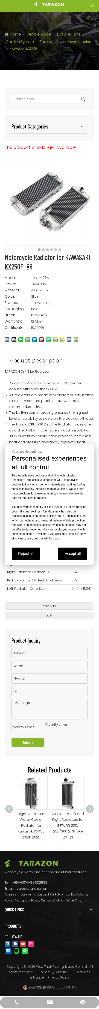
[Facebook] (15, 944)
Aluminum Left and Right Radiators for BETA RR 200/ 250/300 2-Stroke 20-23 (58, 825)
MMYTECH (62, 972)
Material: (12, 290)
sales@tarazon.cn (32, 888)
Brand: (10, 284)
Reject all (26, 554)
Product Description (35, 360)
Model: (10, 277)
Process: (12, 302)
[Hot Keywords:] (83, 99)
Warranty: (13, 321)
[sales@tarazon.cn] (8, 951)
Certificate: (14, 327)
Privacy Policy (59, 977)
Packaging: (14, 308)
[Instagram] (31, 944)
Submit (27, 742)
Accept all (73, 554)
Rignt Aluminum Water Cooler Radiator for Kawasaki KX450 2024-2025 (21, 825)
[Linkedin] (7, 944)
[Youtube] (23, 944)
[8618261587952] (25, 951)
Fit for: (10, 315)
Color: (10, 296)
